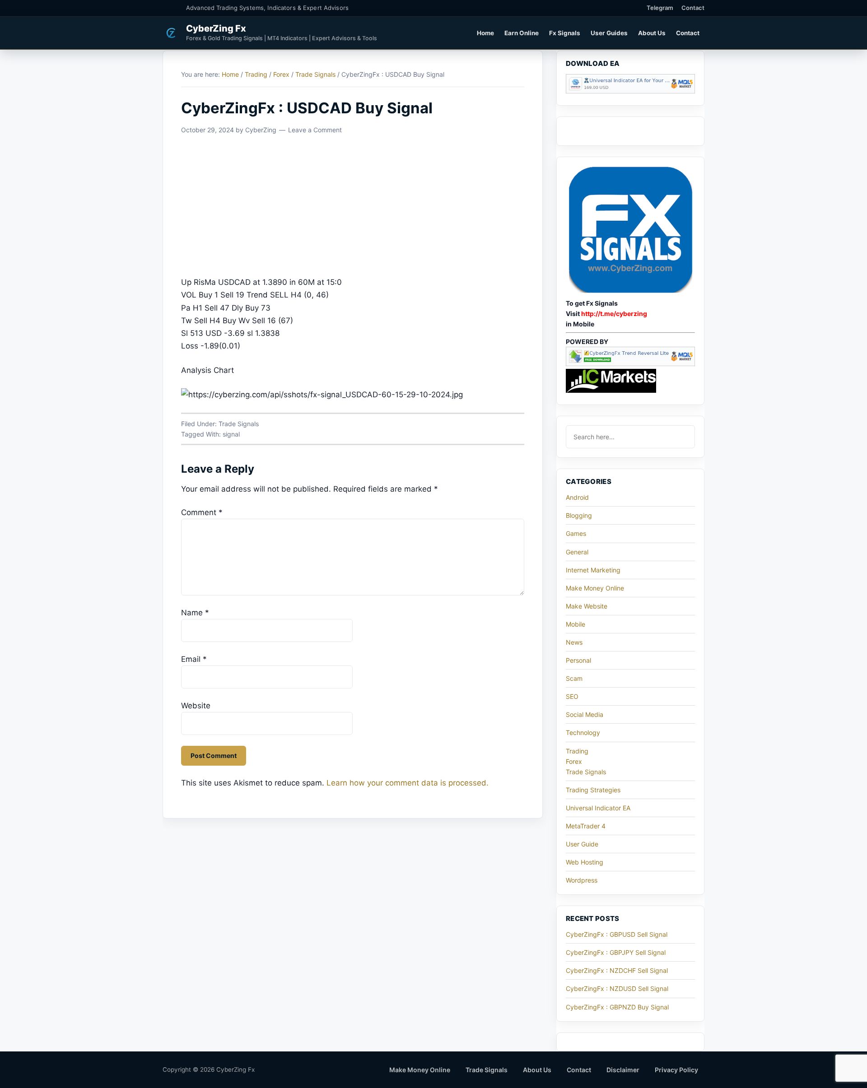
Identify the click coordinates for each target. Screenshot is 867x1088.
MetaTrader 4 (586, 826)
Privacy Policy (676, 1070)
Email (194, 659)
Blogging (579, 515)
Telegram (660, 7)
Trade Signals (239, 424)
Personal (578, 660)
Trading (577, 751)
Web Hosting (584, 862)
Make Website (586, 606)
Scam (574, 678)
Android (577, 497)
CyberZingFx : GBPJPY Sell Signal (616, 952)
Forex (574, 761)
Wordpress (581, 880)
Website (195, 705)
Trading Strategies (593, 790)
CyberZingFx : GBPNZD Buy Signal (617, 1007)
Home (485, 33)
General (577, 552)
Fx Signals (564, 33)
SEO (572, 696)
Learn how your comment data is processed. (407, 782)
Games (576, 533)
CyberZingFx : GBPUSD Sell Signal (616, 934)
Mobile (575, 624)
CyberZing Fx (216, 28)
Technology (583, 732)
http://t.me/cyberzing (614, 313)
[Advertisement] (352, 209)
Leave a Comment (315, 130)
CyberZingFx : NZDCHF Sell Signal (617, 970)
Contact (692, 7)
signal (231, 434)
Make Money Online (595, 588)
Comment (202, 512)
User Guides (609, 33)
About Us (652, 33)
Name (195, 612)
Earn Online (521, 33)
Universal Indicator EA (598, 808)
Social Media (584, 714)
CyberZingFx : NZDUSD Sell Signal (617, 988)
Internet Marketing (593, 570)
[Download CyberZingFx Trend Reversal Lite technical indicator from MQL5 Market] (630, 363)
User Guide (582, 844)
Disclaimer (622, 1070)
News (574, 642)
